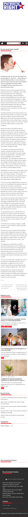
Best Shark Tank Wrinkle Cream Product (13, 497)
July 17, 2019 (4, 377)
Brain (3, 280)
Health (6, 326)
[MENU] (26, 43)
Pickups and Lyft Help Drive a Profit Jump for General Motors (7, 286)
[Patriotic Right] (2, 43)
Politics (10, 326)
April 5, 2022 (5, 317)
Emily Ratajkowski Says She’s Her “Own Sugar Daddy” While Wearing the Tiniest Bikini (21, 287)
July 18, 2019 (4, 346)
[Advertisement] (14, 26)
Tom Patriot (12, 53)
